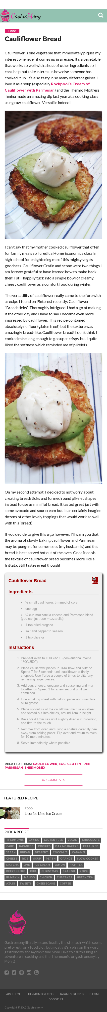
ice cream (42, 865)
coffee (65, 883)
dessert (41, 852)
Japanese (26, 846)
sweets (26, 883)
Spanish (69, 871)
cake (10, 846)
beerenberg (15, 871)
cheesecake (45, 883)
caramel (79, 852)
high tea (76, 865)
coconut (60, 852)
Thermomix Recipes (40, 994)
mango (29, 877)
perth (50, 858)
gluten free (78, 764)
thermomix (34, 767)
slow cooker (87, 858)
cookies (44, 846)
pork (84, 871)
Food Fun (56, 999)
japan (10, 852)
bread (25, 852)
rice (25, 858)
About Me (13, 994)
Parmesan (14, 767)
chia (33, 871)
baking (33, 840)
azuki (10, 883)
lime (26, 865)
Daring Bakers (66, 846)
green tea (85, 877)
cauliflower (45, 764)
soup (37, 858)
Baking (95, 994)
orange (66, 858)
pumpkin (12, 877)
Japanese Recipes (72, 994)
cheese (11, 858)
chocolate (91, 840)
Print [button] (95, 582)
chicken (46, 877)
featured (91, 846)
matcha (12, 865)
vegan (72, 840)
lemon (60, 865)
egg (62, 764)
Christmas (49, 871)
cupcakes (64, 877)
